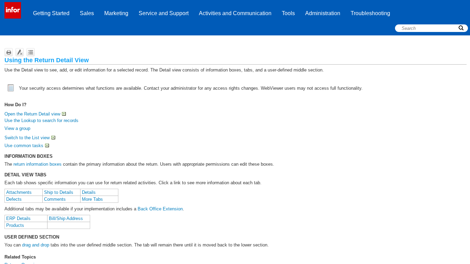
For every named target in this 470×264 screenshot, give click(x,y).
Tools (288, 13)
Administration (322, 13)
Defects (14, 199)
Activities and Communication (235, 13)
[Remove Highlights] (19, 52)
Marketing (116, 13)
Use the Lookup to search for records (41, 120)
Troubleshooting (370, 13)
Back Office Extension (160, 208)
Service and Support (164, 13)
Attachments (19, 192)
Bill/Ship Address (66, 218)
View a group (17, 128)
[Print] (8, 52)
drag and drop (35, 245)
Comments (55, 199)
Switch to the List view (27, 137)
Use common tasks (23, 145)
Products (15, 225)
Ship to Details (58, 192)
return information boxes (37, 164)
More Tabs (92, 199)
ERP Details (18, 218)
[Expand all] (30, 52)
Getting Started (51, 13)
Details (89, 192)
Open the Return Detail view (32, 114)
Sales (87, 13)
